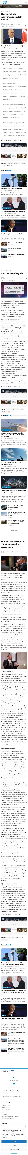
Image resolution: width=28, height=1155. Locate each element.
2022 (8, 409)
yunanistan (4, 939)
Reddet (14, 1145)
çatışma (16, 163)
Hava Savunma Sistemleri (7, 1118)
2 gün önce (14, 438)
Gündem (8, 11)
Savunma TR (10, 24)
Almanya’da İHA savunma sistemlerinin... (12, 188)
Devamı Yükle (14, 262)
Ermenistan (9, 165)
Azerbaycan (10, 163)
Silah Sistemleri (5, 1114)
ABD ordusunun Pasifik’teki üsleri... (17, 242)
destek (3, 165)
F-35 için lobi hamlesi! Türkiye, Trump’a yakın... (14, 211)
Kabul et (14, 1141)
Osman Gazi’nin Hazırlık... (15, 248)
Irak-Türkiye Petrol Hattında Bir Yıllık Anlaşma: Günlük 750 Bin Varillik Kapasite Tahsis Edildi (16, 1050)
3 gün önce (14, 190)
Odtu (17, 409)
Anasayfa (3, 11)
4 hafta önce (11, 256)
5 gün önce (14, 236)
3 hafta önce (11, 244)
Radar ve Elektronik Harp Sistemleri (9, 1116)
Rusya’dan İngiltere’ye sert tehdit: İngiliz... (12, 234)
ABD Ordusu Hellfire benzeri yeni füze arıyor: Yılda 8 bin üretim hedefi (16, 514)
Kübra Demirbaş (7, 190)
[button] (26, 1126)
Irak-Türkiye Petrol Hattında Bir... (16, 254)
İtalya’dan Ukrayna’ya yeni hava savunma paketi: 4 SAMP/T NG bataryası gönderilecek (16, 522)
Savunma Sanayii (6, 208)
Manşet (4, 230)
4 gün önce (14, 213)
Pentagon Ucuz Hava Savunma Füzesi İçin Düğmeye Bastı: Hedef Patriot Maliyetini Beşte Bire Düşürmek (13, 435)
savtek (21, 409)
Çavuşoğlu (22, 163)
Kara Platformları (5, 1107)
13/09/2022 (18, 24)
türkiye (21, 937)
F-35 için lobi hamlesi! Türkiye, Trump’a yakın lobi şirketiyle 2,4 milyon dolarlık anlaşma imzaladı (13, 992)
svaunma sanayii (6, 411)
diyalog (9, 937)
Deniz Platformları (5, 1109)
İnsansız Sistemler (5, 1112)
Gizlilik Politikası (14, 1153)
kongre (12, 409)
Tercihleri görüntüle (14, 1149)
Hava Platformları (5, 1105)
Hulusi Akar (15, 937)
